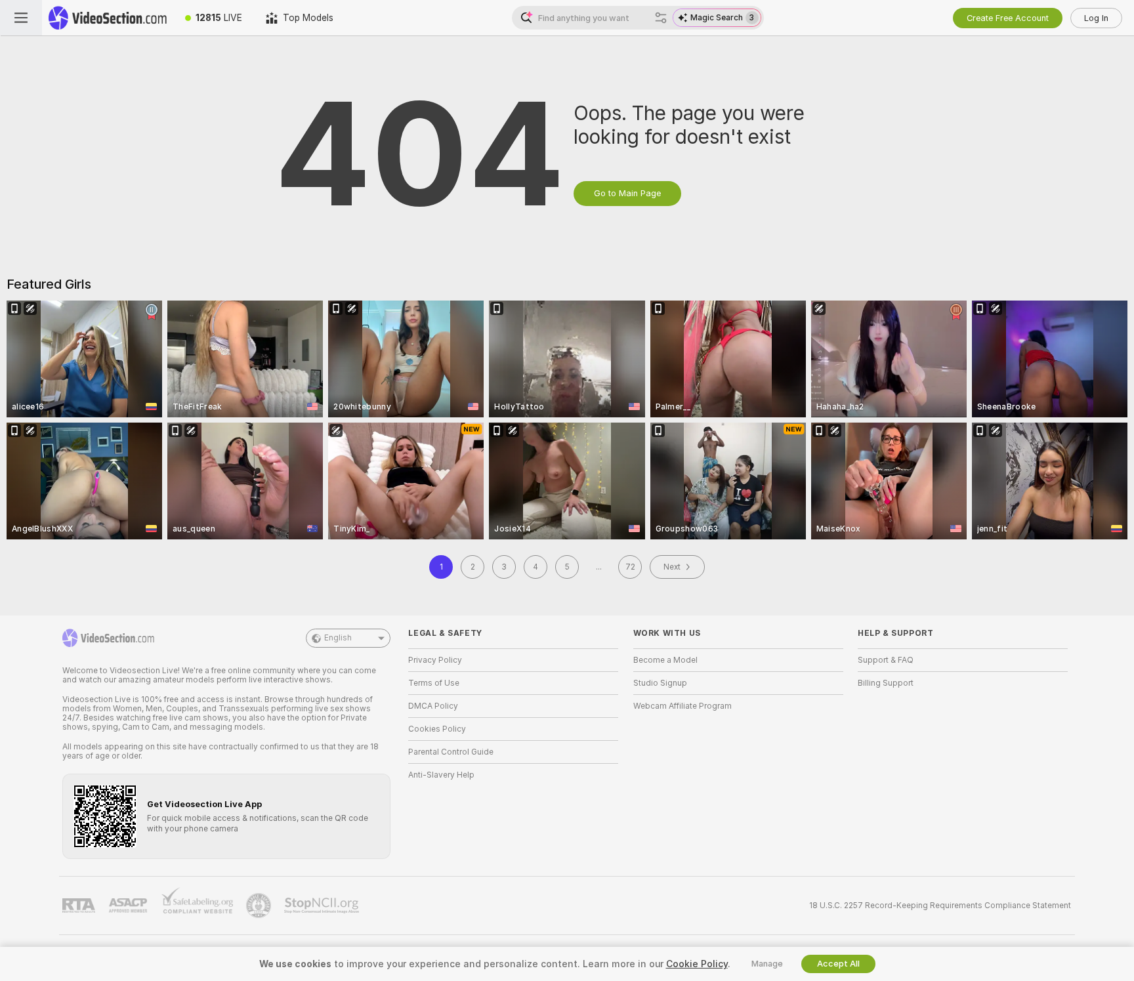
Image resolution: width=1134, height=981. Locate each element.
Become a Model (665, 660)
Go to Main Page (627, 193)
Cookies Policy (437, 729)
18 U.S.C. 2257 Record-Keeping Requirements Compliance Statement (940, 905)
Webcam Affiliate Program (682, 706)
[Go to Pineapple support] (260, 905)
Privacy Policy (435, 660)
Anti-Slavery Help (441, 775)
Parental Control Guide (451, 752)
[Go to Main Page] (107, 17)
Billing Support (886, 683)
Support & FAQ (886, 660)
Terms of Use (433, 683)
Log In (1096, 18)
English (338, 637)
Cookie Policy (697, 964)
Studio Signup (660, 683)
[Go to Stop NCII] (323, 905)
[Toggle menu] (21, 17)
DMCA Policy (433, 706)
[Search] (661, 18)
